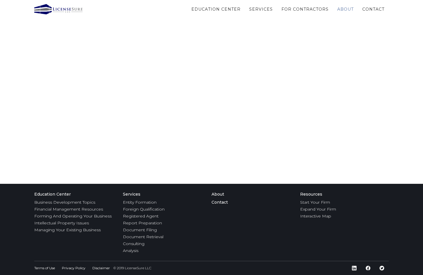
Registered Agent (141, 216)
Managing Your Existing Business (67, 229)
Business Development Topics (64, 202)
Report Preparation (142, 223)
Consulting (133, 243)
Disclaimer (101, 268)
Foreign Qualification (144, 209)
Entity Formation (140, 202)
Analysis (130, 250)
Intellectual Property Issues (61, 223)
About (218, 194)
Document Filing (140, 229)
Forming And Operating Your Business (73, 216)
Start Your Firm (315, 202)
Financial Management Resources (68, 209)
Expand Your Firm (318, 209)
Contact (220, 202)
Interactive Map (315, 216)
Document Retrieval (143, 236)
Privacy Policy (73, 268)
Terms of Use (44, 268)
